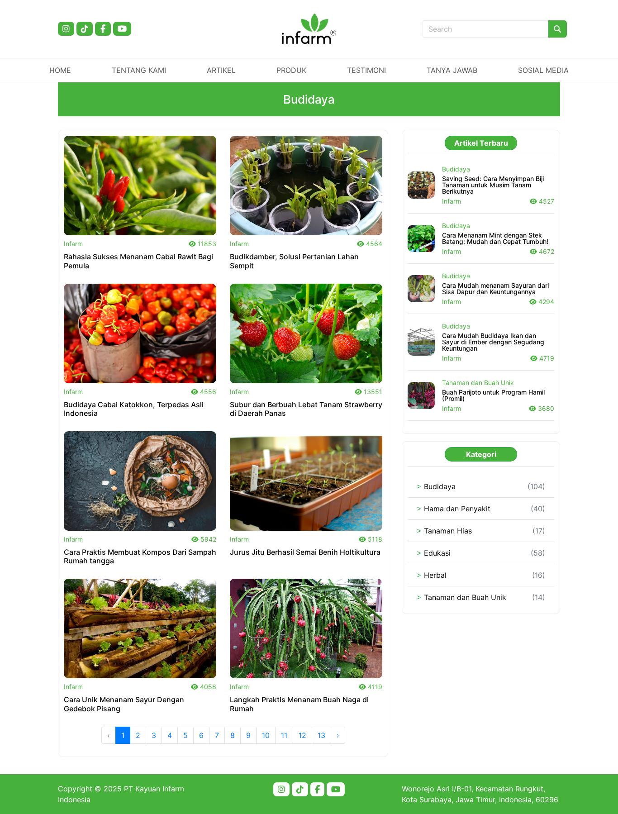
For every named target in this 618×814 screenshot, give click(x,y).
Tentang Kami (139, 70)
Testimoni (366, 70)
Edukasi (434, 552)
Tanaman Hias (444, 530)
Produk (291, 70)
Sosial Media (543, 70)
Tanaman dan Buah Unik (461, 597)
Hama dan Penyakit (453, 508)
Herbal (432, 575)
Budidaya (436, 486)
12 (302, 735)
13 (321, 735)
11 (284, 735)
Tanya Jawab (452, 70)
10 (266, 735)
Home (60, 70)
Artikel (221, 70)
